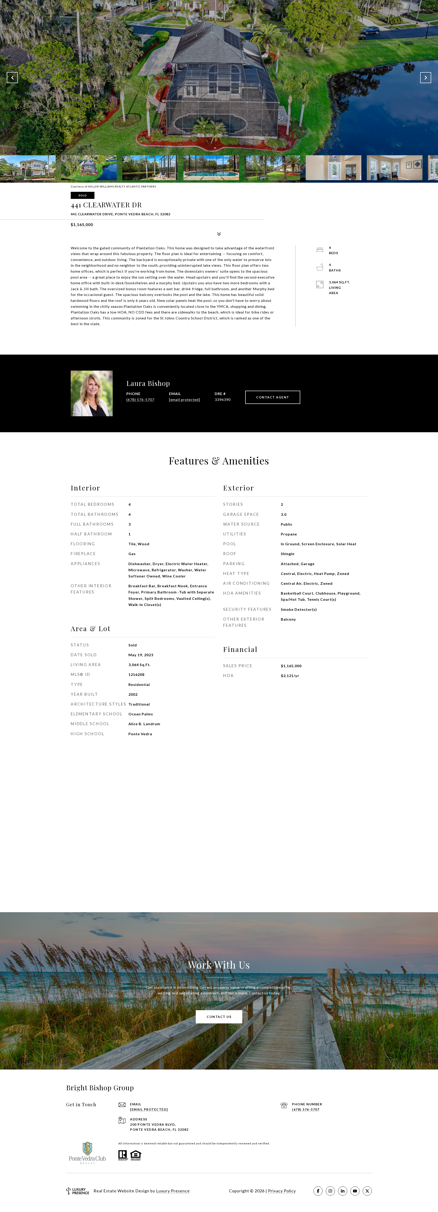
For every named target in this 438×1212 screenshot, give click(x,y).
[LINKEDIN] (342, 1191)
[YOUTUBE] (355, 1191)
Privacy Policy (282, 1190)
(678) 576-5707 (140, 399)
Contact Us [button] (219, 1017)
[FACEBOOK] (318, 1191)
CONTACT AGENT (272, 397)
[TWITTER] (367, 1191)
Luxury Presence (173, 1190)
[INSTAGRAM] (330, 1191)
